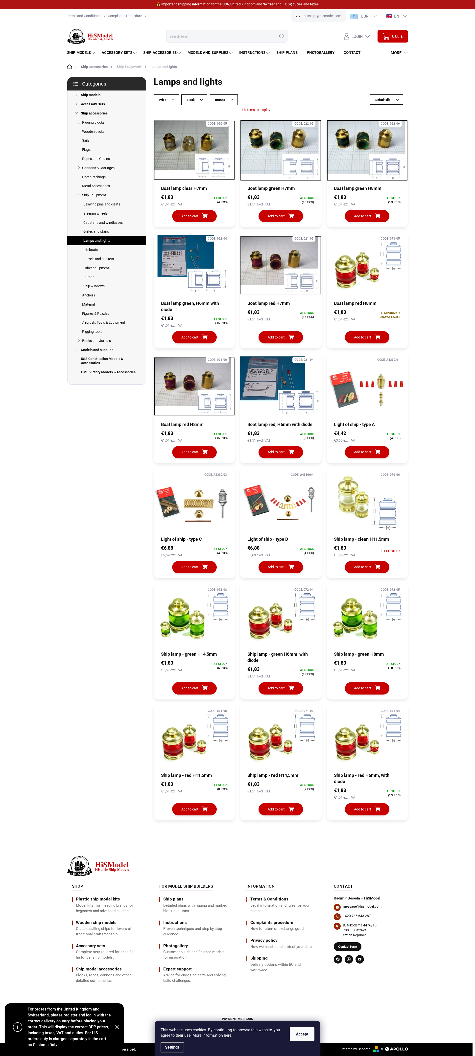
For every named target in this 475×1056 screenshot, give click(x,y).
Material (88, 304)
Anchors (88, 295)
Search (281, 36)
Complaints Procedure (125, 16)
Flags (86, 150)
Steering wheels (95, 213)
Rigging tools (92, 332)
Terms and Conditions (83, 16)
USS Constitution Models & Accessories (102, 361)
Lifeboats (90, 250)
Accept (302, 1034)
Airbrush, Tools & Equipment (103, 322)
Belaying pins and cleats (101, 204)
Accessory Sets (93, 104)
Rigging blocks (93, 122)
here (227, 1035)
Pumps (88, 277)
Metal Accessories (96, 186)
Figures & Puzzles (95, 313)
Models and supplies (97, 350)
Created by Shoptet (355, 1049)
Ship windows (94, 286)
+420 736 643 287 (357, 916)
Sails (85, 140)
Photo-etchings (94, 177)
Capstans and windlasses (103, 223)
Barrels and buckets (98, 259)
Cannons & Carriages (98, 168)
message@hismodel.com (362, 906)
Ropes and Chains (96, 159)
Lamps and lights (96, 241)
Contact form (347, 946)
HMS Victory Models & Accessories (108, 372)
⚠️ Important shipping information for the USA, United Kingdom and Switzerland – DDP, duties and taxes (237, 4)
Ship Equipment (94, 195)
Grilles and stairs (96, 231)
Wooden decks (93, 132)
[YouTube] (360, 959)
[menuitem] (81, 52)
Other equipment (96, 268)
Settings (172, 1047)
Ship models (90, 95)
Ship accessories (94, 113)
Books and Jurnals (96, 341)
